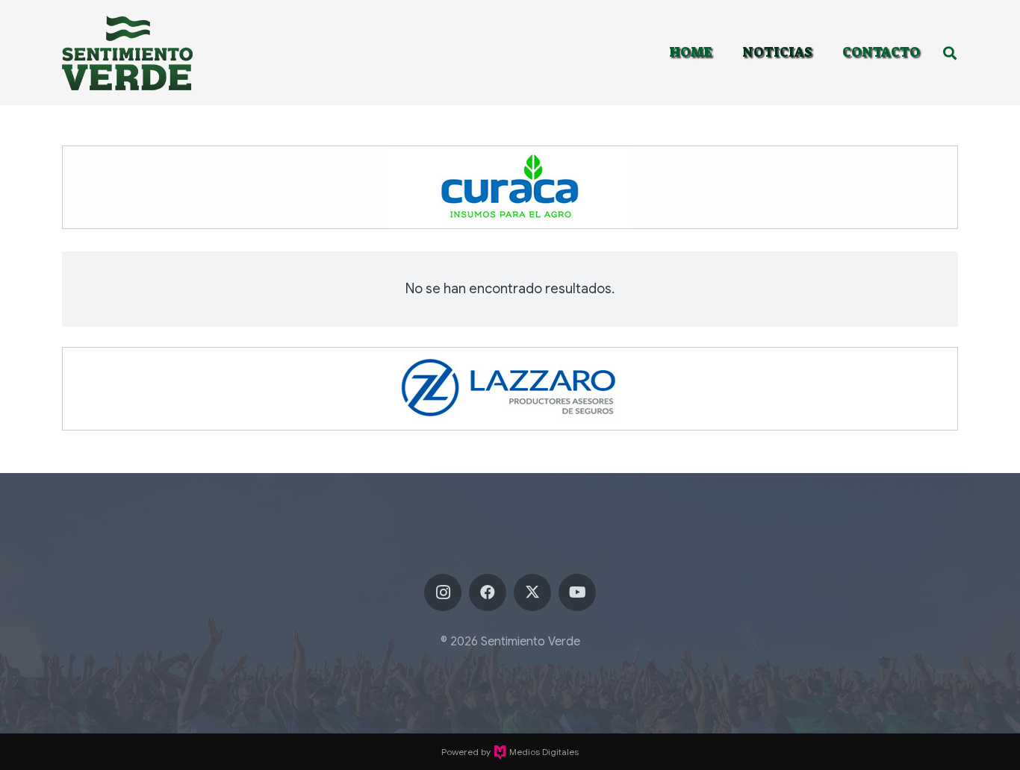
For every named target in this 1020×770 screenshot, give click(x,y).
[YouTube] (577, 592)
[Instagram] (442, 592)
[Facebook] (487, 592)
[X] (532, 592)
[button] (950, 53)
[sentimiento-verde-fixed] (127, 53)
